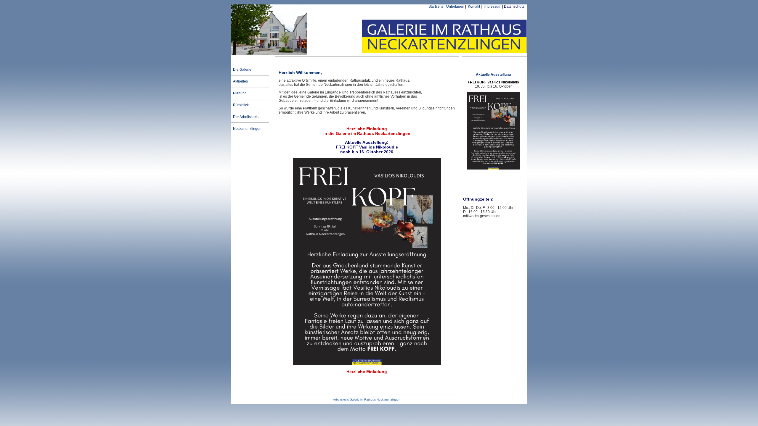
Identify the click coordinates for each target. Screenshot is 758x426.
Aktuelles (240, 81)
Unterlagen (455, 6)
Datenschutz (514, 6)
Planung (239, 93)
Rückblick (240, 105)
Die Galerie (241, 69)
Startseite (436, 6)
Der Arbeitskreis (245, 117)
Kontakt (473, 6)
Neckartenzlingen (246, 129)
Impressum (492, 6)
